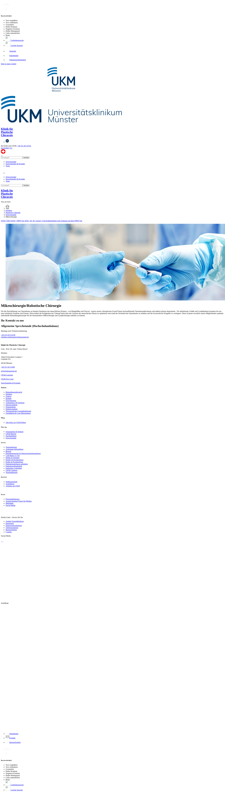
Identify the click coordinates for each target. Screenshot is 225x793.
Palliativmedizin (11, 409)
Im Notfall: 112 (6, 148)
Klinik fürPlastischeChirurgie (7, 132)
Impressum (10, 523)
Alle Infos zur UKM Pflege (16, 423)
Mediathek (9, 503)
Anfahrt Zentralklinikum (15, 521)
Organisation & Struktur (14, 432)
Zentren (8, 396)
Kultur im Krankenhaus (14, 462)
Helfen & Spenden (12, 458)
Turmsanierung (11, 447)
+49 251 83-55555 (24, 146)
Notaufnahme (11, 407)
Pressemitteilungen (12, 499)
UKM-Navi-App (7, 379)
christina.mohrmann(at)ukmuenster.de (15, 337)
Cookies (9, 532)
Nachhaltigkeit (11, 436)
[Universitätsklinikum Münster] (112, 95)
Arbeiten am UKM (13, 486)
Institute (8, 398)
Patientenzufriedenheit (14, 466)
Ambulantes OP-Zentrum (15, 403)
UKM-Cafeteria (11, 470)
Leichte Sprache (16, 46)
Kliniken (9, 394)
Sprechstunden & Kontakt (15, 164)
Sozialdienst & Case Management (18, 413)
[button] (8, 173)
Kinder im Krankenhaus (14, 460)
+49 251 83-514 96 (8, 335)
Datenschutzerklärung (14, 526)
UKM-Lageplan (7, 375)
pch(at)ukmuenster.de (9, 371)
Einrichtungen (11, 401)
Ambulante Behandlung (14, 449)
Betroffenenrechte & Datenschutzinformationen (23, 453)
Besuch (8, 451)
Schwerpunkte (11, 162)
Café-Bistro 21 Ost (13, 456)
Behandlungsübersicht (14, 392)
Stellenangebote (11, 482)
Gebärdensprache (17, 40)
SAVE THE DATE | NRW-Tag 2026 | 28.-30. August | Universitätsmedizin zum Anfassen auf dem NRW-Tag (41, 221)
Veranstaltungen (11, 472)
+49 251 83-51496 (8, 367)
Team (8, 166)
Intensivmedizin (11, 405)
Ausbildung (10, 484)
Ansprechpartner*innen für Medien (19, 501)
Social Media (10, 505)
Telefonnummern (12, 528)
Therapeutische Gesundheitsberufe (18, 411)
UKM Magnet (11, 434)
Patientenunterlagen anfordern (17, 464)
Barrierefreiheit (11, 530)
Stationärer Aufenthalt (14, 468)
